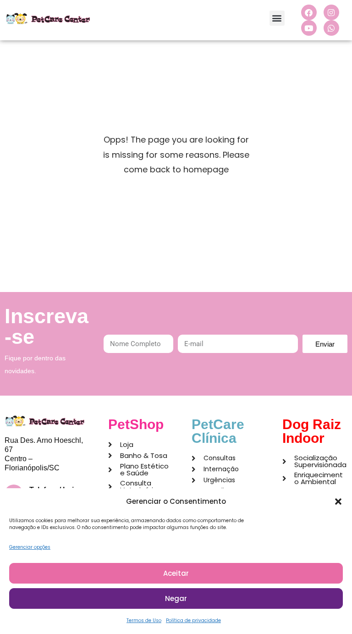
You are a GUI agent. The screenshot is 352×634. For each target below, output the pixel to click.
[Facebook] (309, 12)
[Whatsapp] (331, 28)
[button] (338, 501)
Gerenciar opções (29, 547)
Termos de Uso (143, 620)
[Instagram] (331, 12)
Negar (176, 598)
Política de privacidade (193, 620)
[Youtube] (309, 28)
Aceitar (176, 573)
